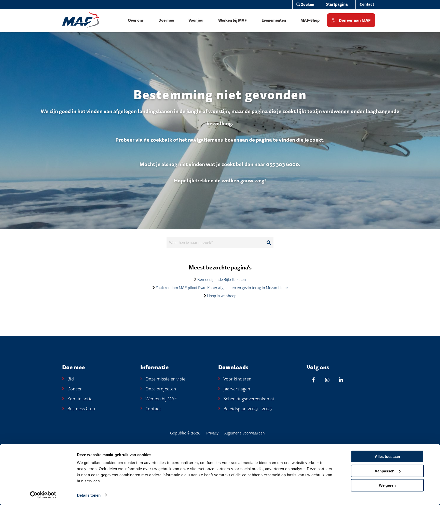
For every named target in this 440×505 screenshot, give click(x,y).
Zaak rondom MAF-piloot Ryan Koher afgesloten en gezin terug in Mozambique (222, 288)
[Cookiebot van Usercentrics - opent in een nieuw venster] (43, 495)
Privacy (212, 433)
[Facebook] (313, 380)
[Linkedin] (341, 380)
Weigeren (387, 485)
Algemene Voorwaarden (244, 433)
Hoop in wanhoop (221, 296)
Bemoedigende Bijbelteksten (221, 279)
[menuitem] (305, 4)
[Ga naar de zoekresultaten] (268, 242)
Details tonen (89, 495)
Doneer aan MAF (354, 20)
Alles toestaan (387, 456)
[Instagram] (327, 380)
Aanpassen (384, 471)
